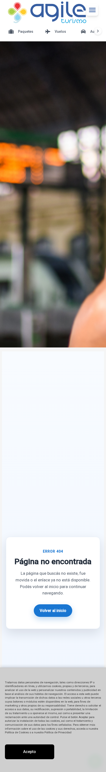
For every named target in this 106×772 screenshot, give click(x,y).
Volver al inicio (53, 610)
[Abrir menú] (92, 10)
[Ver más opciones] (98, 31)
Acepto (29, 751)
